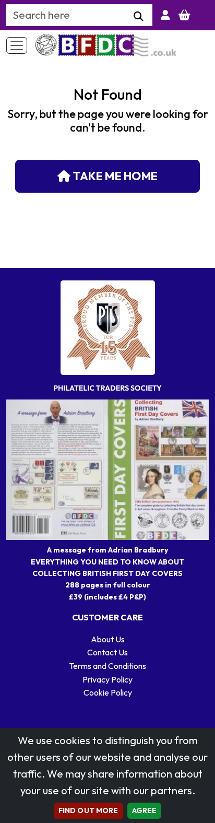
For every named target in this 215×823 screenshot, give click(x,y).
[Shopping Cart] (184, 15)
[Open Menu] (16, 45)
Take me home (114, 176)
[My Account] (165, 15)
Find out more (88, 810)
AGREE (144, 810)
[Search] (138, 16)
